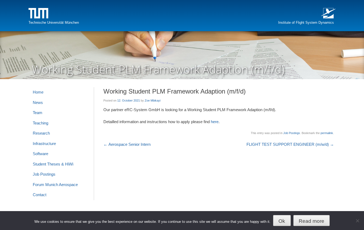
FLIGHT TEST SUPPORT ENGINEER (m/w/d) (290, 144)
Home (38, 92)
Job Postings (291, 133)
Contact (39, 194)
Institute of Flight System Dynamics (306, 23)
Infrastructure (44, 143)
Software (40, 153)
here (215, 121)
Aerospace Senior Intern (127, 144)
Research (41, 133)
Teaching (40, 123)
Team (37, 112)
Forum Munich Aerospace (55, 184)
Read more (311, 221)
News (38, 102)
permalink (327, 133)
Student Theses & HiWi (53, 164)
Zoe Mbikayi (152, 100)
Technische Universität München (54, 23)
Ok (281, 221)
